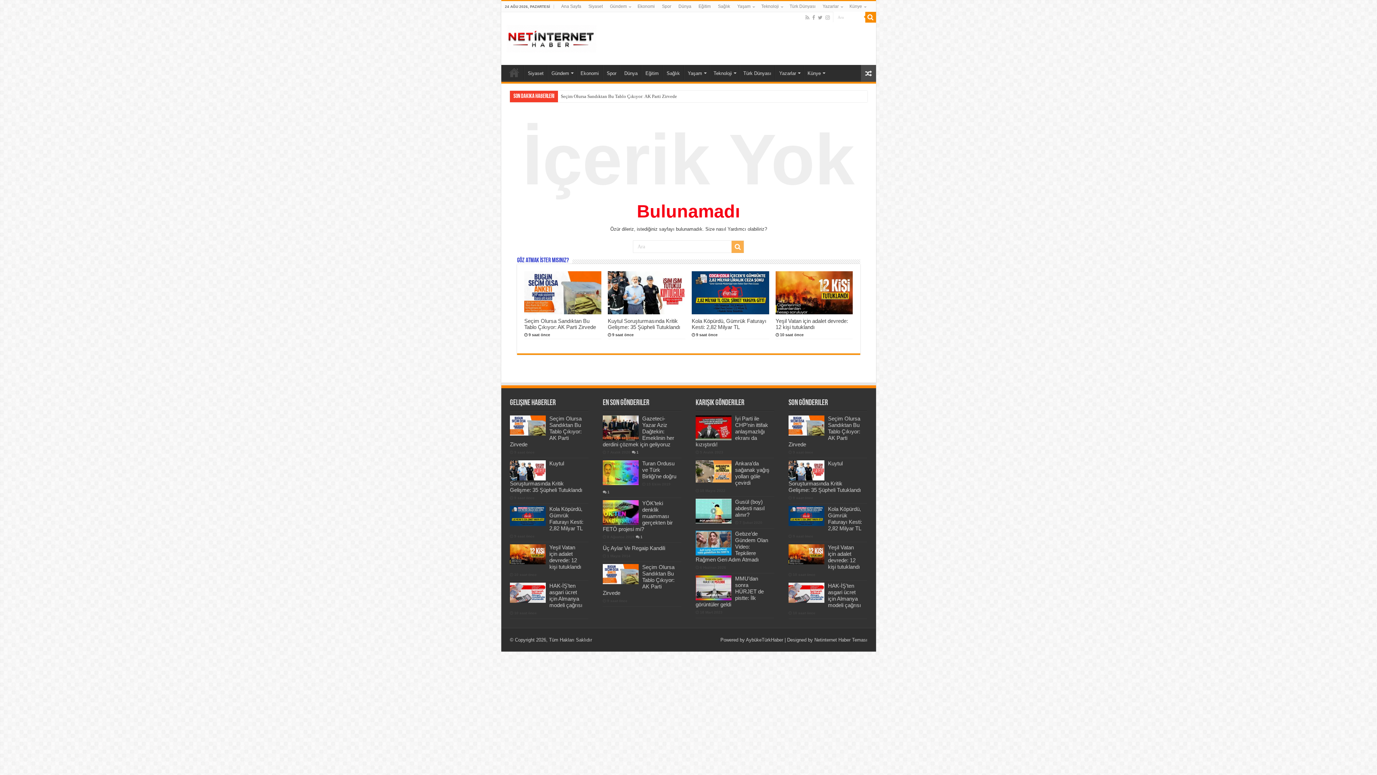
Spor (666, 6)
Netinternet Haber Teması (840, 640)
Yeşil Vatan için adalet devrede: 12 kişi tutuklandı (812, 324)
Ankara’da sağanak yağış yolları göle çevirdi (752, 473)
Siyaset (595, 6)
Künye (856, 6)
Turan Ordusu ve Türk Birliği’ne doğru (659, 469)
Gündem (618, 6)
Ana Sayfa (571, 6)
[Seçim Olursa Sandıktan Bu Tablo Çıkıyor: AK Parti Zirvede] (621, 574)
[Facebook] (813, 17)
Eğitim (705, 6)
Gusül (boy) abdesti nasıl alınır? (750, 508)
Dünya (684, 6)
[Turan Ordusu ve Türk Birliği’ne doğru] (621, 472)
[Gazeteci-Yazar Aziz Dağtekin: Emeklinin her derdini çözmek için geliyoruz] (621, 427)
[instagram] (828, 17)
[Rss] (807, 17)
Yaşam (744, 6)
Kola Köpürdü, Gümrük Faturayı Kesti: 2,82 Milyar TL (729, 324)
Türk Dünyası (802, 6)
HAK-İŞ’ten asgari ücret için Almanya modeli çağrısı (565, 595)
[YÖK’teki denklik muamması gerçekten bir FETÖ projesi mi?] (621, 512)
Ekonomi (646, 6)
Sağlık (724, 6)
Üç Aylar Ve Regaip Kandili (634, 548)
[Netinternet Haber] (551, 37)
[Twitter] (820, 17)
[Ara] (870, 17)
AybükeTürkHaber (764, 640)
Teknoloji (770, 6)
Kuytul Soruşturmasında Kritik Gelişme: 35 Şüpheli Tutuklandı (622, 96)
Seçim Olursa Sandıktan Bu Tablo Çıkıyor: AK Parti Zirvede (560, 324)
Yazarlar (831, 6)
